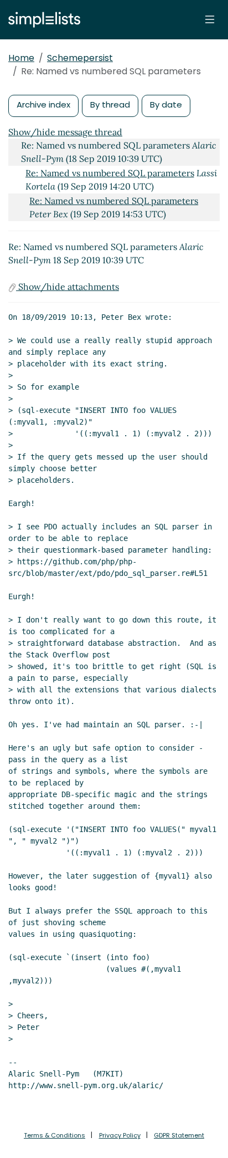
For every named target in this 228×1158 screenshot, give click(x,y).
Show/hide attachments (67, 286)
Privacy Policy (120, 1135)
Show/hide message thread (65, 131)
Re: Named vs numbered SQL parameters (109, 172)
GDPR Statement (179, 1135)
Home (21, 58)
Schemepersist (80, 58)
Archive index (43, 104)
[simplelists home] (41, 19)
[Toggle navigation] (210, 19)
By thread (110, 104)
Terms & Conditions (54, 1135)
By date (166, 104)
